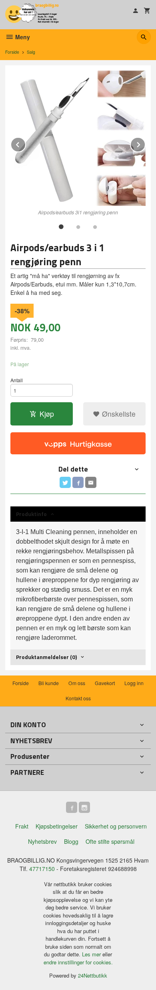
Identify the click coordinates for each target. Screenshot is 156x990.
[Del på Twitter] (65, 482)
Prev (25, 143)
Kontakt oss (78, 698)
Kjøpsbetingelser (57, 826)
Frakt (21, 826)
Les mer (92, 954)
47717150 (42, 869)
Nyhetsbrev (42, 841)
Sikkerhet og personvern (116, 826)
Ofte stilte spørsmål (110, 841)
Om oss (76, 682)
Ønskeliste (118, 414)
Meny (22, 37)
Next (145, 143)
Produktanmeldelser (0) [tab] (46, 657)
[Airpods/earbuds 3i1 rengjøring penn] (78, 138)
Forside (12, 52)
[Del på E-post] (90, 482)
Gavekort (105, 682)
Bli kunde (48, 682)
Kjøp (47, 414)
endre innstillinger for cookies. (78, 962)
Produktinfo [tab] (31, 514)
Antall (16, 380)
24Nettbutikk (92, 975)
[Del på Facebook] (78, 482)
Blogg (71, 841)
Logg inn (134, 682)
